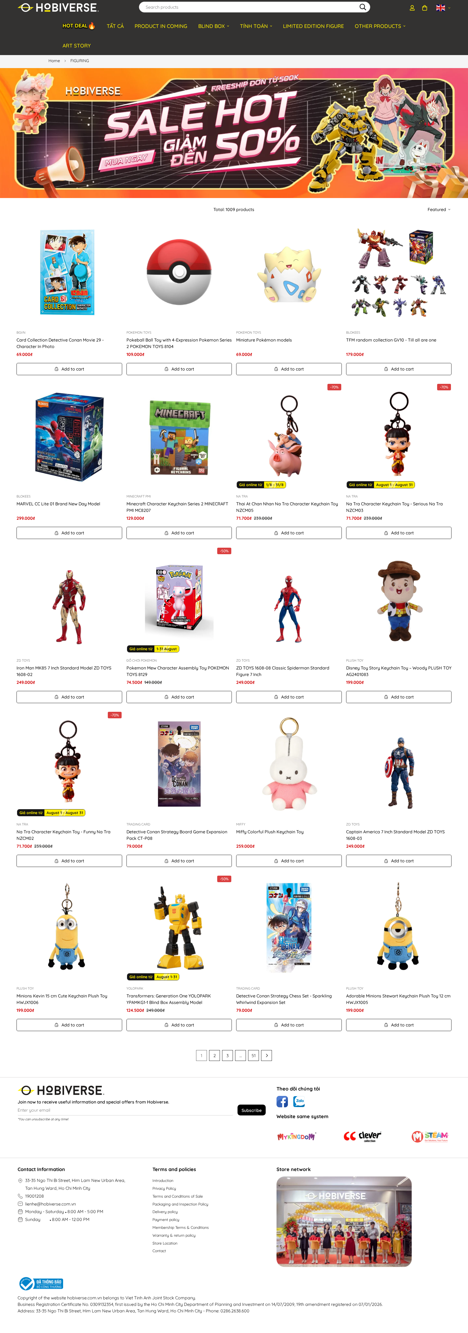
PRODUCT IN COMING (161, 26)
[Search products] (363, 7)
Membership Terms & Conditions (180, 1227)
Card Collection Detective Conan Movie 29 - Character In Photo (60, 343)
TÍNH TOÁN (254, 26)
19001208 (34, 1196)
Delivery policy (165, 1211)
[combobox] (254, 7)
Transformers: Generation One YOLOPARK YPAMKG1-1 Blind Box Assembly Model (168, 999)
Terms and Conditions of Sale (177, 1196)
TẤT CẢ (115, 26)
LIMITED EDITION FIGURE (313, 26)
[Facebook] (282, 1101)
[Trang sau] (266, 1055)
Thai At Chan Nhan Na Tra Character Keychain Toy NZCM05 (287, 507)
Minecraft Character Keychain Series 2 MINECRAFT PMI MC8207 (177, 507)
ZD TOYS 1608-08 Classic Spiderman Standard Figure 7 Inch (282, 671)
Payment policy (165, 1219)
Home (54, 60)
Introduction (162, 1180)
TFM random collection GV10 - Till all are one (391, 340)
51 (254, 1055)
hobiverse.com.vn (84, 1297)
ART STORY (77, 45)
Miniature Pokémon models (264, 340)
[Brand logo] (297, 1136)
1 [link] (201, 1055)
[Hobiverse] (58, 8)
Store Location (164, 1243)
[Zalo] (299, 1101)
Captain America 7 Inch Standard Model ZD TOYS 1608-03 (395, 835)
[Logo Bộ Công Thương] (200, 1284)
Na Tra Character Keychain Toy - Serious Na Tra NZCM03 (394, 507)
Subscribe (252, 1110)
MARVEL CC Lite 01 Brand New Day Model (58, 503)
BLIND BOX (211, 26)
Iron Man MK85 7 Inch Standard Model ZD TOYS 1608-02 (64, 671)
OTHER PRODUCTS (378, 26)
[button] (424, 8)
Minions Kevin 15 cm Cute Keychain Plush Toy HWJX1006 (62, 999)
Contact (159, 1250)
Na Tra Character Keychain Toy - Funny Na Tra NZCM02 (63, 835)
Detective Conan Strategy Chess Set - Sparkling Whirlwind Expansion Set (284, 999)
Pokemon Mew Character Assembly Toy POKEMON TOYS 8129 (177, 671)
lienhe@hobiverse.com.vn (50, 1204)
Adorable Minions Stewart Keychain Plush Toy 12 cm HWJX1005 (398, 999)
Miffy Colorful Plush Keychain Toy (270, 831)
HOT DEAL (79, 26)
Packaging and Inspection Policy (180, 1204)
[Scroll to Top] (457, 1303)
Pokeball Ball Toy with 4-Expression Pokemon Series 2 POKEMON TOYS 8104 (179, 343)
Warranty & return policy (174, 1235)
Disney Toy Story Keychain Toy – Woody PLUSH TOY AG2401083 (398, 671)
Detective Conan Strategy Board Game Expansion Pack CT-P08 (176, 835)
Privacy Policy (164, 1188)
